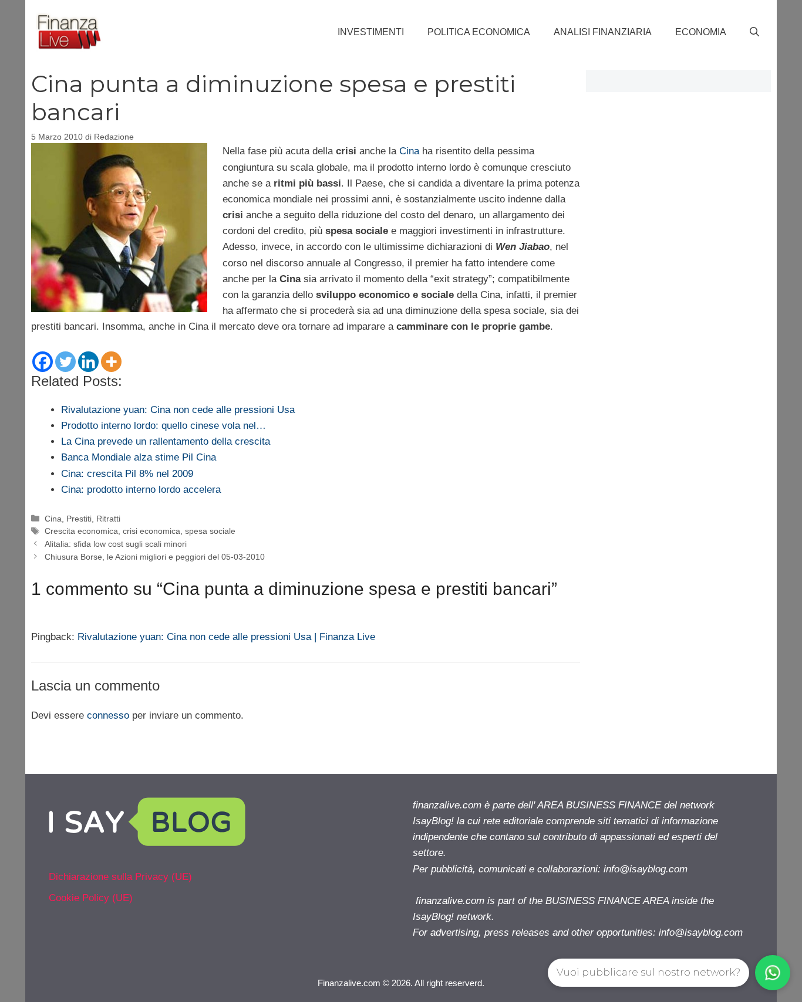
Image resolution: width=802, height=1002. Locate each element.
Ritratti (108, 518)
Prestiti (79, 518)
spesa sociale (210, 531)
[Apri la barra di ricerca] (754, 32)
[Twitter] (65, 361)
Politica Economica (478, 32)
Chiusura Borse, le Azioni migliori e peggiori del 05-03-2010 (155, 556)
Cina (409, 151)
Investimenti (371, 32)
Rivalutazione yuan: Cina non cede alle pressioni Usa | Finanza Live (226, 636)
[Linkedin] (88, 361)
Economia (700, 32)
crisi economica (151, 531)
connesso (108, 715)
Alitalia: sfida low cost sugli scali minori (116, 544)
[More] (111, 361)
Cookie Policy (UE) (91, 897)
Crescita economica (81, 531)
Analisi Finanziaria (603, 32)
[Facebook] (42, 361)
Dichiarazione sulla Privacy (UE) (120, 876)
